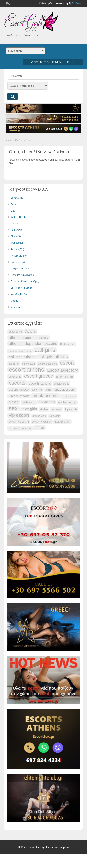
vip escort (19, 415)
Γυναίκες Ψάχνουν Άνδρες (25, 281)
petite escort (28, 402)
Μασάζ (14, 300)
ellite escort (28, 363)
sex (13, 408)
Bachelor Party (67, 344)
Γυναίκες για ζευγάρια (22, 275)
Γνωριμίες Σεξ (18, 262)
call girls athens (22, 357)
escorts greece (19, 389)
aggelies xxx (15, 331)
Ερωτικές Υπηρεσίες (21, 287)
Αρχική (8, 140)
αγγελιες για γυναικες (20, 428)
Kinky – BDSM (18, 217)
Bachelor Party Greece (20, 351)
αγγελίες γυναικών (41, 421)
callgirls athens (53, 356)
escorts (17, 382)
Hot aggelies (69, 396)
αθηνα (39, 428)
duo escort (14, 364)
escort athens (26, 369)
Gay (13, 210)
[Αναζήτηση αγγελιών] (12, 96)
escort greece (38, 376)
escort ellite (15, 376)
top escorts (71, 409)
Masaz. (14, 402)
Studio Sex (16, 236)
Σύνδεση (76, 3)
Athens (30, 331)
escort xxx (37, 389)
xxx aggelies (39, 416)
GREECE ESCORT (64, 389)
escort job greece (64, 377)
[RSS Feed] (7, 3)
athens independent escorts (33, 343)
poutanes (46, 402)
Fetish (14, 204)
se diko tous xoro (67, 402)
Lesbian (15, 223)
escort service (61, 383)
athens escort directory (28, 337)
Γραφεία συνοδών (20, 268)
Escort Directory (62, 370)
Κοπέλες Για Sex (19, 294)
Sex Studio (16, 230)
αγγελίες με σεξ (62, 421)
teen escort (56, 409)
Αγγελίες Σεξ (17, 249)
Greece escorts (19, 396)
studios (44, 409)
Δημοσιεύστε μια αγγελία (53, 62)
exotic (48, 390)
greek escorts (45, 395)
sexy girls (29, 409)
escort (67, 362)
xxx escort (54, 416)
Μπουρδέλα (17, 307)
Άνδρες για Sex (19, 255)
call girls (44, 349)
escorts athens (40, 383)
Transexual (17, 242)
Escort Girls (17, 197)
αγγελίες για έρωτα (19, 421)
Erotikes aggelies (47, 363)
